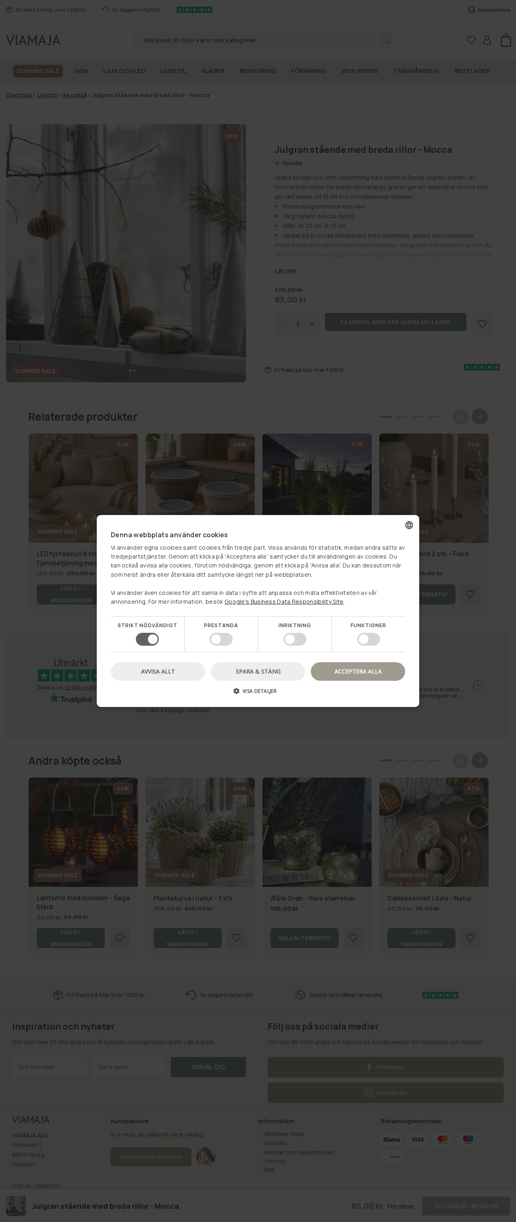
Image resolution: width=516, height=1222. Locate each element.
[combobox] (409, 525)
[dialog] (258, 611)
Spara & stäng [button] (258, 671)
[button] (258, 694)
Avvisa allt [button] (158, 671)
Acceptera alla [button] (358, 671)
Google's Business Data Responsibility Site (284, 601)
